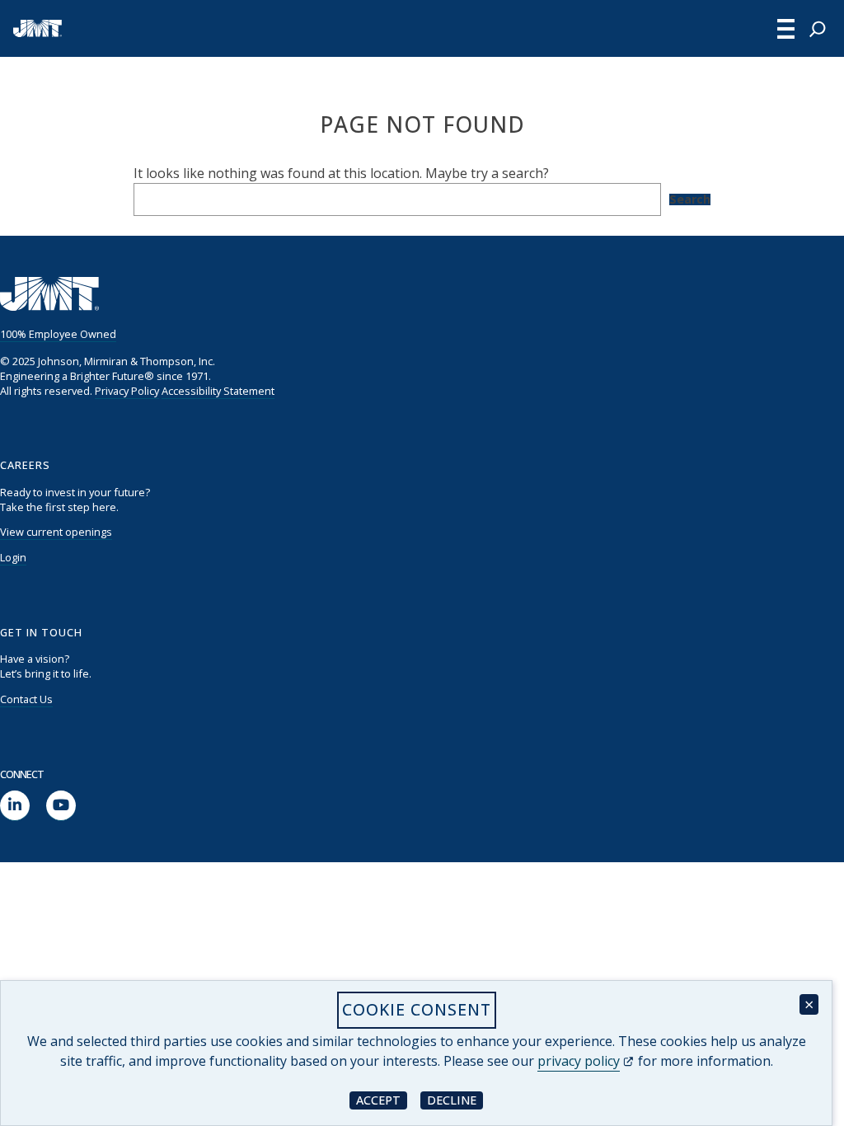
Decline (455, 1099)
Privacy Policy (127, 390)
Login (13, 557)
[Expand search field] (817, 29)
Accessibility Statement (218, 390)
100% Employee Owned (58, 333)
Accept (381, 1099)
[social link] (15, 806)
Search (689, 199)
